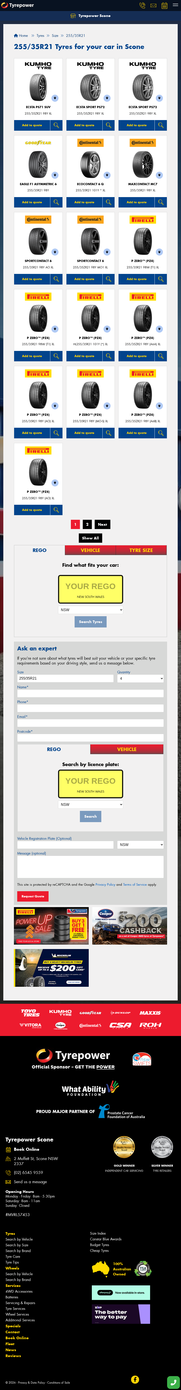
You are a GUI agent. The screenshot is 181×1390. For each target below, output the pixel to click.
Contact (13, 1332)
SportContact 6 (38, 261)
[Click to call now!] (142, 5)
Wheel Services (17, 1314)
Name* (22, 687)
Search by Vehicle (19, 1239)
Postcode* (25, 731)
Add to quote (32, 125)
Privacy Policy (105, 884)
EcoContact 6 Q (90, 184)
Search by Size (17, 1245)
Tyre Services (15, 1308)
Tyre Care (13, 1256)
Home (23, 35)
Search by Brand (18, 1251)
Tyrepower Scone (94, 15)
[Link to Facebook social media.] (135, 1380)
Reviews (13, 1355)
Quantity (123, 672)
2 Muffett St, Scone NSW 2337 (36, 1161)
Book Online (17, 1337)
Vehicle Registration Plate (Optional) (44, 838)
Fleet (10, 1343)
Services (13, 1285)
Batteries (12, 1297)
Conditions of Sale (58, 1382)
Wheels (12, 1268)
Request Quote (33, 896)
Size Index (98, 1233)
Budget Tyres (99, 1245)
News (11, 1349)
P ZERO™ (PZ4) (142, 261)
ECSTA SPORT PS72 (90, 107)
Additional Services (20, 1320)
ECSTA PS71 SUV (38, 107)
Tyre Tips (12, 1262)
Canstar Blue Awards (105, 1239)
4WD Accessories (19, 1291)
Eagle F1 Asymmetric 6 (38, 184)
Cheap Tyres (99, 1250)
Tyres (10, 1233)
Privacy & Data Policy (31, 1382)
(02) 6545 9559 (28, 1172)
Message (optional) (31, 853)
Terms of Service (135, 884)
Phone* (22, 702)
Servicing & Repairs (20, 1303)
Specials (13, 1326)
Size (20, 672)
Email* (22, 716)
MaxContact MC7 (142, 184)
